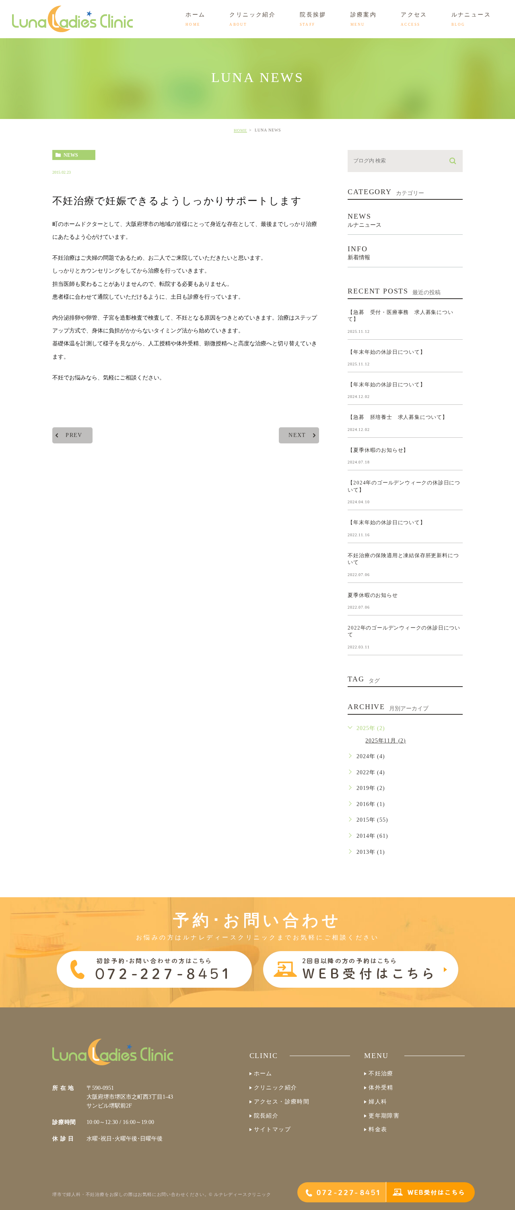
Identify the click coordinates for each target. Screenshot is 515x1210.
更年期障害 (384, 1116)
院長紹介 (266, 1116)
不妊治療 (381, 1074)
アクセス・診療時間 (282, 1102)
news (71, 155)
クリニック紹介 (275, 1088)
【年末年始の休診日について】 (386, 352)
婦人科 (378, 1102)
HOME (240, 130)
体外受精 (381, 1088)
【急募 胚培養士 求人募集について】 (397, 417)
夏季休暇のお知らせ (373, 595)
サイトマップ (272, 1129)
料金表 (378, 1129)
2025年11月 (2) (385, 741)
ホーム (263, 1074)
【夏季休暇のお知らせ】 (378, 450)
